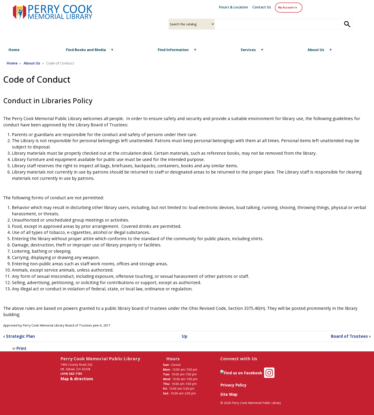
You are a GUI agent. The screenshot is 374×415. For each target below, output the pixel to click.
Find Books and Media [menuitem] (83, 51)
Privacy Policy (233, 385)
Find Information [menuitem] (170, 51)
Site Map (228, 394)
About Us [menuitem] (313, 51)
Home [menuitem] (14, 49)
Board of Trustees (351, 336)
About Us (32, 63)
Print (21, 348)
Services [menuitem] (245, 51)
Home (12, 63)
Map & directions (76, 378)
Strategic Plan (19, 336)
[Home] (53, 12)
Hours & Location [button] (233, 7)
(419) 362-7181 (71, 374)
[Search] (347, 24)
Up (184, 336)
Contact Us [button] (261, 7)
